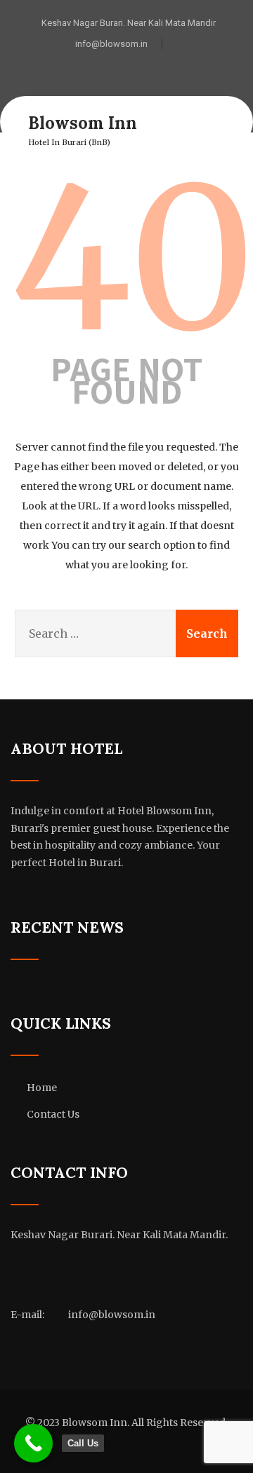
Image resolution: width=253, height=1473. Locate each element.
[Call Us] (33, 1443)
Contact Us (53, 1114)
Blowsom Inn (82, 123)
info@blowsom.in (111, 44)
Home (42, 1087)
